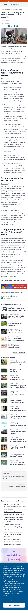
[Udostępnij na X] (14, 26)
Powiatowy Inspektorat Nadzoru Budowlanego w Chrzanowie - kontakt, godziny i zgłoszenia (13, 542)
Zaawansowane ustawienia (11, 594)
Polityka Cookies (14, 601)
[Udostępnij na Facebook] (17, 26)
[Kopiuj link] (9, 26)
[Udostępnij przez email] (12, 26)
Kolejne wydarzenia (18, 352)
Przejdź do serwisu (14, 605)
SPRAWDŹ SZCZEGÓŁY (14, 559)
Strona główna (3, 8)
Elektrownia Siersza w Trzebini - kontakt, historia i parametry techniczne (13, 534)
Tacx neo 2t (4, 184)
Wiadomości (9, 8)
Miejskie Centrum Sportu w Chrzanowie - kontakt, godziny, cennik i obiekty (15, 527)
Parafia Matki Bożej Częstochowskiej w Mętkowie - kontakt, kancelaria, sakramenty (15, 519)
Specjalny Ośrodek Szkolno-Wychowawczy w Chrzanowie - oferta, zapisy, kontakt (15, 506)
